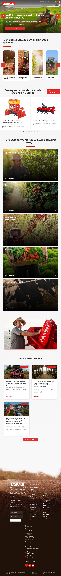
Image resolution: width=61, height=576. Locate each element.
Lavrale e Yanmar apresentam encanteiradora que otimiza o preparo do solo (16, 383)
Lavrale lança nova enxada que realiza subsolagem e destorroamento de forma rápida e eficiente (44, 383)
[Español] (58, 2)
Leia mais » (9, 396)
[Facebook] (26, 565)
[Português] (56, 2)
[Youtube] (33, 565)
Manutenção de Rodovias (10, 218)
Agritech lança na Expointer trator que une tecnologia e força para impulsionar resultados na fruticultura (15, 420)
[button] (58, 16)
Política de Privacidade (34, 573)
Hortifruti (8, 250)
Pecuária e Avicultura (13, 282)
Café (6, 185)
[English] (54, 2)
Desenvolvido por (49, 573)
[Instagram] (29, 565)
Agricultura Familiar (13, 152)
